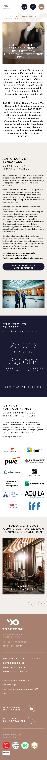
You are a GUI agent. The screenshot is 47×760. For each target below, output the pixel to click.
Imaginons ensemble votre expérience (23, 266)
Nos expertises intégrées (21, 658)
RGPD (5, 693)
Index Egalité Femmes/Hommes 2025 (20, 689)
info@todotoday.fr (12, 646)
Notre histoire (14, 663)
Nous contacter (15, 672)
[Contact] (24, 7)
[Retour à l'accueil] (6, 7)
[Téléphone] (33, 7)
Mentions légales (11, 685)
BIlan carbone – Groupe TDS (16, 680)
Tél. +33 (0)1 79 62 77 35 (14, 642)
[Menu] (41, 7)
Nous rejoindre (14, 667)
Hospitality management (14, 238)
